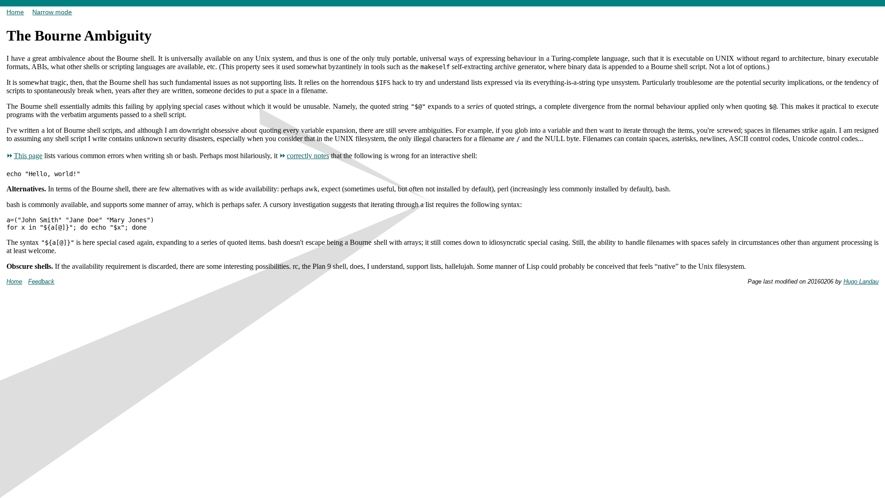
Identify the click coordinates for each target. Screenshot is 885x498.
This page (28, 156)
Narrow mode (52, 12)
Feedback (41, 281)
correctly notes (308, 156)
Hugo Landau (861, 281)
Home (15, 12)
